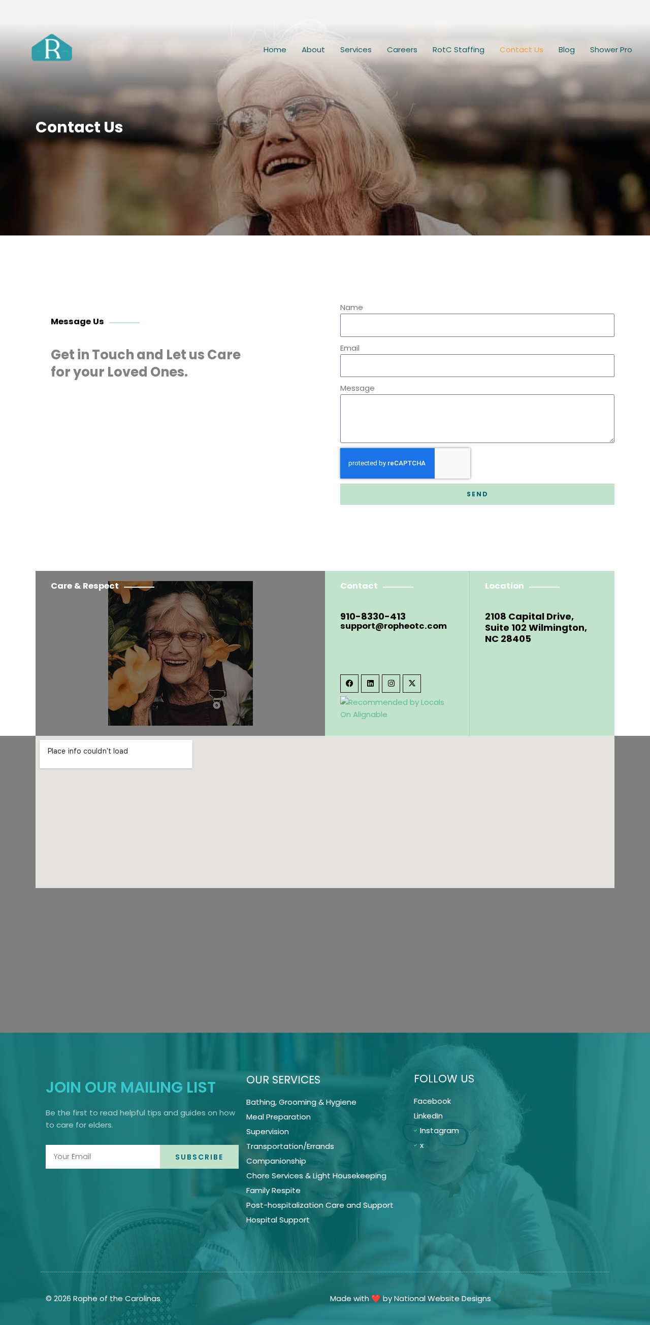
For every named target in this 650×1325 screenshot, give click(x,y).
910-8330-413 (373, 616)
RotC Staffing (458, 49)
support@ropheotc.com (393, 626)
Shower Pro (611, 49)
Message (357, 388)
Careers (402, 49)
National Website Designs (442, 1298)
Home (275, 49)
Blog (567, 49)
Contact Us (521, 49)
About (313, 49)
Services (356, 49)
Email (350, 348)
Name (351, 307)
